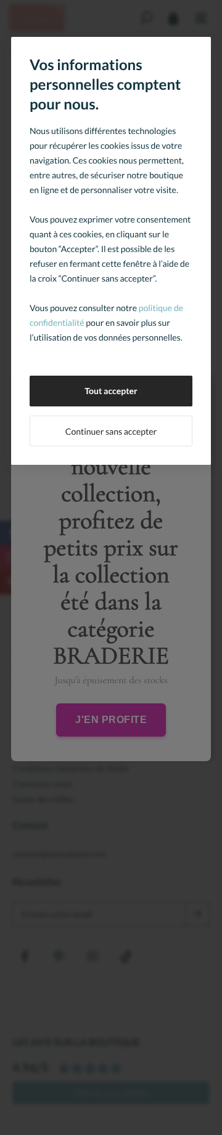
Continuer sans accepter (111, 431)
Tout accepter (111, 391)
